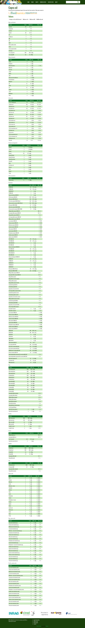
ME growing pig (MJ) (12, 383)
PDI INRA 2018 (11, 193)
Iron (9, 87)
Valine (10, 492)
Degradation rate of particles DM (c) (14, 304)
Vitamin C (10, 171)
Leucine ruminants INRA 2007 (13, 322)
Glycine (10, 512)
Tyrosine (10, 498)
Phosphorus (10, 63)
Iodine (10, 95)
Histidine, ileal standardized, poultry (14, 591)
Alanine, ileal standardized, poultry (14, 595)
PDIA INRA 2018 (11, 191)
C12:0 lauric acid (11, 104)
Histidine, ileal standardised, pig (13, 546)
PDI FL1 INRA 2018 (11, 245)
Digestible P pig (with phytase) (13, 411)
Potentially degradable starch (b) (13, 294)
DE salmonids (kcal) (12, 465)
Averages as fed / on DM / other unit (15, 19)
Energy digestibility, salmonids (13, 469)
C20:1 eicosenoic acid (12, 124)
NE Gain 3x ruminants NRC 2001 (13, 352)
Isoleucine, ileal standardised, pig (14, 534)
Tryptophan (10, 488)
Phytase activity (11, 180)
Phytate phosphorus (12, 65)
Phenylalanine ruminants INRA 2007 (14, 324)
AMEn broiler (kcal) (11, 420)
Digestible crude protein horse (13, 441)
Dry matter (10, 27)
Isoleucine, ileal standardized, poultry (14, 579)
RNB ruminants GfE (11, 362)
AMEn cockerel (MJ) (11, 422)
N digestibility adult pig (12, 403)
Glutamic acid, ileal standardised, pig (14, 554)
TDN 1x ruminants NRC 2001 (13, 342)
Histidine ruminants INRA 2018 (13, 235)
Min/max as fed (26, 19)
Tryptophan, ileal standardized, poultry (14, 577)
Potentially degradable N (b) (13, 286)
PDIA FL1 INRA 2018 (11, 243)
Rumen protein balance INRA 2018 (13, 195)
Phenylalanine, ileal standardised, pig (14, 540)
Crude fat (10, 33)
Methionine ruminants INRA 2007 (13, 316)
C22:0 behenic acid (11, 130)
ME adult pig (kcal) (11, 377)
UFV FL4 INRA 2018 (11, 251)
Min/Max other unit (39, 19)
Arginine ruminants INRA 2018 (13, 237)
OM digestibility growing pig (13, 397)
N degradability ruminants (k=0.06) (14, 282)
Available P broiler (11, 428)
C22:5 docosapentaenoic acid (13, 134)
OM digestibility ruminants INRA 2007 (14, 273)
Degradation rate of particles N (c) (14, 288)
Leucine (10, 494)
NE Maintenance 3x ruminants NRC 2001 (14, 350)
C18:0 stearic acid (11, 112)
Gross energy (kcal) (11, 52)
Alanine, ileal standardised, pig (13, 550)
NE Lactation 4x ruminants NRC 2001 (14, 348)
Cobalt (10, 91)
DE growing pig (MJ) (12, 381)
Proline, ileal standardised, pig (13, 560)
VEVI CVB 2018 (11, 332)
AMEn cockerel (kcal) (12, 418)
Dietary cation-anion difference (13, 77)
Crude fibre (10, 30)
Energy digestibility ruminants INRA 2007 (15, 275)
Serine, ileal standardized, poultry (14, 603)
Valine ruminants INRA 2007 (13, 320)
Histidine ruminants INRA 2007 (13, 326)
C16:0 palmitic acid (11, 108)
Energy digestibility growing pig (13, 393)
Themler (47, 626)
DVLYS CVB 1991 (11, 338)
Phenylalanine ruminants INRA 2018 (14, 233)
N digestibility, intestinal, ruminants (14, 278)
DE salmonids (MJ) (11, 467)
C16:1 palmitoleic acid (12, 110)
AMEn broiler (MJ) (11, 424)
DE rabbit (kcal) (11, 448)
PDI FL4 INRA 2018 (11, 255)
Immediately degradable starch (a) (14, 292)
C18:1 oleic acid (11, 114)
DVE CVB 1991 (11, 334)
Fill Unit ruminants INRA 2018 (13, 197)
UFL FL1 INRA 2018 (11, 239)
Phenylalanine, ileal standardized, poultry (15, 585)
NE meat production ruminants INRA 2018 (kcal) (15, 203)
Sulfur (10, 75)
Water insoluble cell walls (12, 44)
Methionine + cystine (12, 486)
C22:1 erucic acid (11, 132)
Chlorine (10, 73)
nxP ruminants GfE (11, 360)
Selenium (10, 89)
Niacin (10, 163)
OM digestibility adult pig (12, 399)
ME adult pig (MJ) (11, 389)
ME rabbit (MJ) (11, 454)
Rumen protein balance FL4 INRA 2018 (14, 257)
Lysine (10, 478)
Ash (9, 35)
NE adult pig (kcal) (11, 379)
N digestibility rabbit (12, 458)
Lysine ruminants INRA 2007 (13, 312)
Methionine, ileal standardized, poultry (14, 571)
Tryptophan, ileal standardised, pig (14, 532)
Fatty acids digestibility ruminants (14, 306)
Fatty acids (10, 140)
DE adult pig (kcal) (11, 375)
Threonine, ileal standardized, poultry (14, 569)
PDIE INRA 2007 (11, 267)
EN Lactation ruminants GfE (13, 358)
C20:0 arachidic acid (12, 122)
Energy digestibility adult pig (13, 395)
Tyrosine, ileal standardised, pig (13, 542)
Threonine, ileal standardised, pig (14, 525)
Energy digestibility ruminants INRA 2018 (15, 213)
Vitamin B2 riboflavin (12, 157)
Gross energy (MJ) (11, 54)
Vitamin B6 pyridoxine (12, 159)
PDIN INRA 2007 (11, 265)
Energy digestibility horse (12, 437)
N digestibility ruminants (12, 277)
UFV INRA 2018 (11, 189)
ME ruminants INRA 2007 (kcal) (13, 269)
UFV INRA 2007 (11, 261)
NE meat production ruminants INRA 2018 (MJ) (15, 209)
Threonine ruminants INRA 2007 (13, 314)
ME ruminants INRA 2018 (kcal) (13, 199)
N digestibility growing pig (13, 401)
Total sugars (10, 50)
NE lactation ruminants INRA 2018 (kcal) (14, 201)
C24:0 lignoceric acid (12, 138)
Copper (10, 85)
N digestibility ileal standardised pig (14, 405)
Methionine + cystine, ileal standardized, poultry (16, 575)
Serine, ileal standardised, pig (13, 558)
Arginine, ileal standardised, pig (13, 548)
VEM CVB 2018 (11, 330)
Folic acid (10, 167)
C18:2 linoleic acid (11, 116)
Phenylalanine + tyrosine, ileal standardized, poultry (16, 589)
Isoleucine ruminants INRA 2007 (13, 318)
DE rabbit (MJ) (11, 452)
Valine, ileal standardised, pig (13, 536)
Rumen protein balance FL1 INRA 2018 (14, 247)
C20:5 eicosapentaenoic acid (13, 128)
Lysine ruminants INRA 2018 (13, 221)
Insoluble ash (11, 36)
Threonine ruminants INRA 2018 (13, 223)
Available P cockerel (12, 426)
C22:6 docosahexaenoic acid (13, 136)
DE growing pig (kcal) (12, 369)
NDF (9, 38)
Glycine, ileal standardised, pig (13, 556)
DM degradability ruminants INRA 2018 (14, 219)
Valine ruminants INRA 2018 (13, 229)
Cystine (10, 484)
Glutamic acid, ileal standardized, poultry (15, 599)
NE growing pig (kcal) (12, 373)
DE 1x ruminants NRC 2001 (12, 344)
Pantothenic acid (11, 165)
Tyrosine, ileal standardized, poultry (14, 587)
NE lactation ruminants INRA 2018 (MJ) (14, 207)
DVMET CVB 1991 (11, 340)
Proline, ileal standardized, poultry (14, 605)
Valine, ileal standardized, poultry (14, 581)
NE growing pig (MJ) (12, 385)
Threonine (10, 480)
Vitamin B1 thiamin (11, 155)
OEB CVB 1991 (11, 336)
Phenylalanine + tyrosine (12, 500)
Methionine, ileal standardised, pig (14, 526)
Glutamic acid (11, 510)
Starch (10, 46)
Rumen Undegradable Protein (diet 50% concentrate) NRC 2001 (18, 356)
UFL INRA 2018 (11, 187)
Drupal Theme (39, 626)
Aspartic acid (11, 508)
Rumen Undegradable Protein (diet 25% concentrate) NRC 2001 (18, 354)
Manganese (10, 81)
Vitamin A (10, 147)
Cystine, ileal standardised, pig (13, 529)
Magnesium (10, 67)
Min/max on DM (33, 19)
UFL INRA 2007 (11, 259)
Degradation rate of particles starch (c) (14, 296)
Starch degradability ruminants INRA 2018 (15, 217)
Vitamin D (10, 149)
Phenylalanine (11, 496)
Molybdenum (10, 93)
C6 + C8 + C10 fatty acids (12, 102)
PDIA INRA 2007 (11, 263)
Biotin (10, 169)
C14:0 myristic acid (11, 106)
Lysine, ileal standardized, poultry (14, 567)
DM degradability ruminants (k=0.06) (14, 298)
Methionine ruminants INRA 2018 (13, 225)
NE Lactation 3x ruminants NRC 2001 (14, 346)
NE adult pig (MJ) (11, 391)
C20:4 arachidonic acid (12, 126)
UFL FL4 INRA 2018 (11, 249)
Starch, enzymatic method (12, 48)
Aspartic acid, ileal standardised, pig (14, 552)
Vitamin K (10, 153)
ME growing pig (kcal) (12, 371)
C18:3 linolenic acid (11, 118)
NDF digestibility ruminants (13, 281)
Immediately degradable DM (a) (13, 300)
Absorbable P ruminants (12, 308)
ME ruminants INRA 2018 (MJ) (13, 205)
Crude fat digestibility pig (12, 407)
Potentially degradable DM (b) (13, 302)
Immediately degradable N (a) (13, 284)
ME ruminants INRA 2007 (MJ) (13, 271)
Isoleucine (10, 490)
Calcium (10, 61)
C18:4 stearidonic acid (12, 120)
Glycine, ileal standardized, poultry (14, 601)
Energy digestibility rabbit (12, 456)
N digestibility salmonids (12, 471)
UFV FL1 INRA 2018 (11, 241)
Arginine (10, 504)
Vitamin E (10, 151)
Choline (10, 173)
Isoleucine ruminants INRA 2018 (13, 227)
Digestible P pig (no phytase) (13, 409)
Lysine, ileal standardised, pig (13, 523)
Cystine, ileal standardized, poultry (14, 573)
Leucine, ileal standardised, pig (13, 538)
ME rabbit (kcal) (11, 450)
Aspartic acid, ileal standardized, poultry (15, 597)
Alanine (10, 506)
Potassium (10, 69)
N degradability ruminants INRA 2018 (14, 215)
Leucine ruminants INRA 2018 (13, 231)
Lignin (10, 42)
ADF (9, 40)
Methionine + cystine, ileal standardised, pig (15, 530)
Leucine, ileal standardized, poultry (14, 583)
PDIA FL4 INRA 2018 (11, 253)
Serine (10, 514)
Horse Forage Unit (11, 439)
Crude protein (11, 29)
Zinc (9, 83)
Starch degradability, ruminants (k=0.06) (15, 290)
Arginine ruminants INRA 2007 (13, 328)
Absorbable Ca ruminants (12, 310)
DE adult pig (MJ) (11, 387)
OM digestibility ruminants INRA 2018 (14, 211)
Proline (10, 516)
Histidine (10, 502)
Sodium (10, 71)
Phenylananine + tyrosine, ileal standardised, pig (16, 544)
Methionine (10, 482)
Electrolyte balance (11, 79)
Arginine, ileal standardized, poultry (14, 593)
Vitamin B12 (10, 161)
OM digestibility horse (12, 435)
